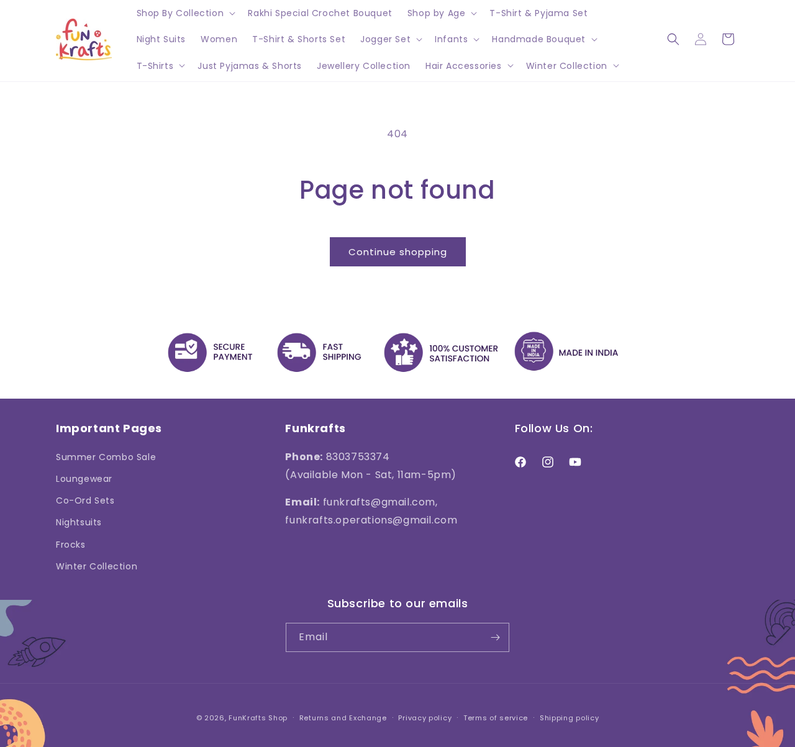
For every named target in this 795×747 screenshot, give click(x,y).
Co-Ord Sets (85, 500)
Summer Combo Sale (106, 457)
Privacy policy (425, 718)
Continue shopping (397, 251)
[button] (185, 13)
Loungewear (84, 479)
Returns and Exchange (343, 718)
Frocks (71, 544)
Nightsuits (79, 522)
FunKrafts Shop (258, 718)
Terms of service (495, 718)
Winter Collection (96, 566)
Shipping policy (569, 718)
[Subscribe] (495, 637)
